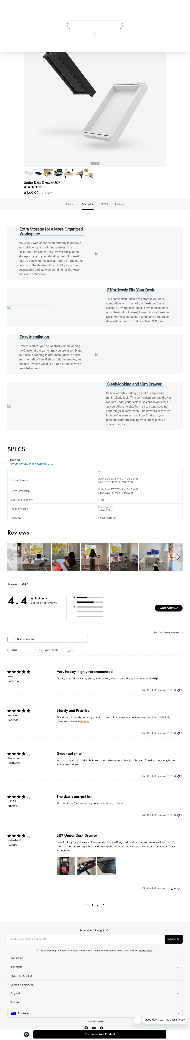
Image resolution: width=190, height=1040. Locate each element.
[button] (12, 557)
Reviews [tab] (12, 584)
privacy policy (146, 951)
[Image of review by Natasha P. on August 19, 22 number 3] (106, 866)
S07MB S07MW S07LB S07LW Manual (32, 464)
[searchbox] (52, 639)
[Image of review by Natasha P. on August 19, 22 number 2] (86, 866)
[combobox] (23, 650)
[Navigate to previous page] (86, 904)
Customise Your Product (100, 1034)
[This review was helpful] (172, 690)
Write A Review (169, 607)
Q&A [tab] (25, 584)
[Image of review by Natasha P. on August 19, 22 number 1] (66, 866)
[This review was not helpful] (178, 690)
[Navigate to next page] (103, 904)
